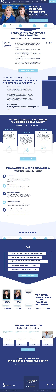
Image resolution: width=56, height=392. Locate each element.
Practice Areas (20, 1)
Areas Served (27, 1)
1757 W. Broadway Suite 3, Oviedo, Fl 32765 (32, 381)
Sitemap (52, 390)
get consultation (28, 159)
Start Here (52, 1)
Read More (28, 350)
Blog (32, 1)
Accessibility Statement (36, 390)
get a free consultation (38, 20)
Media (37, 1)
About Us (14, 1)
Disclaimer (48, 390)
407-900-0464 (31, 386)
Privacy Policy (43, 390)
